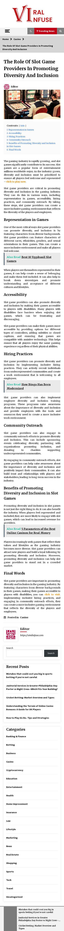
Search (9, 648)
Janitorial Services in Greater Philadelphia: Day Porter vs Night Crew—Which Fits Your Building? (39, 919)
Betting (10, 744)
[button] (30, 31)
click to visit (52, 594)
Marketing (12, 837)
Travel (9, 888)
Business (11, 753)
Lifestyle (11, 829)
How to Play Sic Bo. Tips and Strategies (27, 717)
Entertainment (14, 787)
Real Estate (12, 854)
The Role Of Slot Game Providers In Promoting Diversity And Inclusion (31, 68)
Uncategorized (14, 896)
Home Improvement (17, 803)
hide (23, 126)
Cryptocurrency (14, 770)
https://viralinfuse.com (31, 635)
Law (8, 820)
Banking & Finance (16, 736)
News (9, 846)
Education (11, 778)
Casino (24, 617)
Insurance (11, 812)
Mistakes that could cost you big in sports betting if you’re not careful (36, 910)
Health (9, 795)
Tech (8, 880)
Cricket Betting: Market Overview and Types (30, 697)
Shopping (11, 863)
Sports (10, 871)
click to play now (16, 181)
